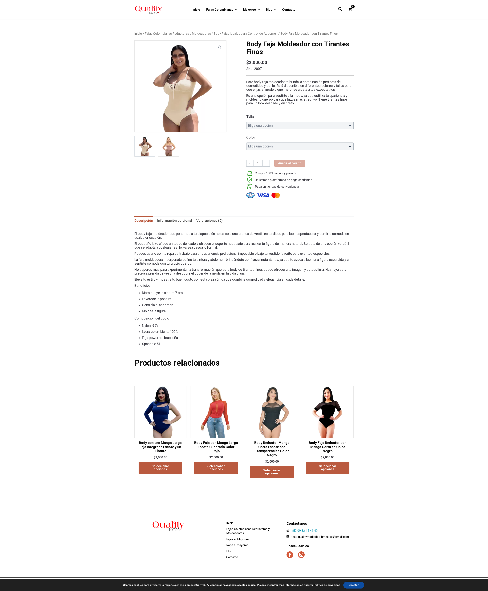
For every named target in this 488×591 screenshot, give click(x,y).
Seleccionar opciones (160, 467)
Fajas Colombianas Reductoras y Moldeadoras (178, 33)
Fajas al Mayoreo (237, 539)
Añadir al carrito (289, 163)
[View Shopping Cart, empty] (350, 9)
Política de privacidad (327, 585)
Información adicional (174, 221)
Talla (250, 117)
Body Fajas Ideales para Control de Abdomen (246, 33)
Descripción (143, 221)
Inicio (138, 33)
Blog (229, 551)
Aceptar (354, 585)
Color (250, 137)
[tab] (143, 220)
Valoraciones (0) (209, 221)
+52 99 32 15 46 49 (304, 531)
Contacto (232, 557)
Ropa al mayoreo (237, 545)
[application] (235, 9)
